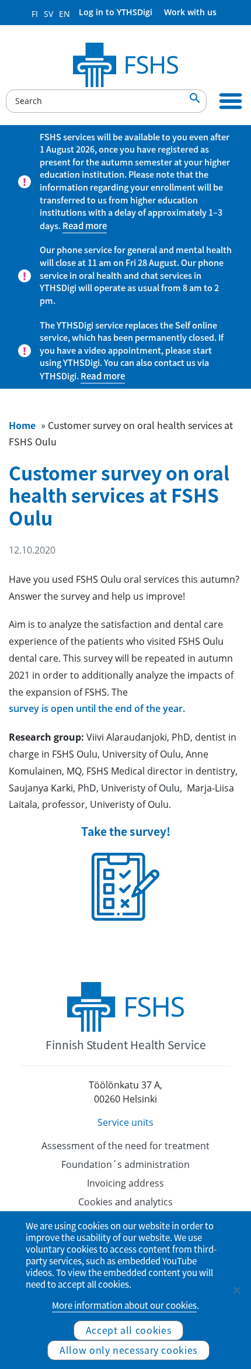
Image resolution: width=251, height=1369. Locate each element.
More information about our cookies (124, 1305)
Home (22, 425)
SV (48, 13)
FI (35, 13)
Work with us (190, 12)
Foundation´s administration (125, 1164)
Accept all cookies (129, 1330)
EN (64, 13)
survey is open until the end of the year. (97, 708)
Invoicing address (125, 1183)
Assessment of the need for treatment (125, 1145)
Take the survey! (125, 831)
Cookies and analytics (125, 1201)
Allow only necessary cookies (128, 1350)
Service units (125, 1122)
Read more (84, 225)
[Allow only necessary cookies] (236, 1290)
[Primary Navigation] (230, 101)
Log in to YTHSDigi (115, 12)
